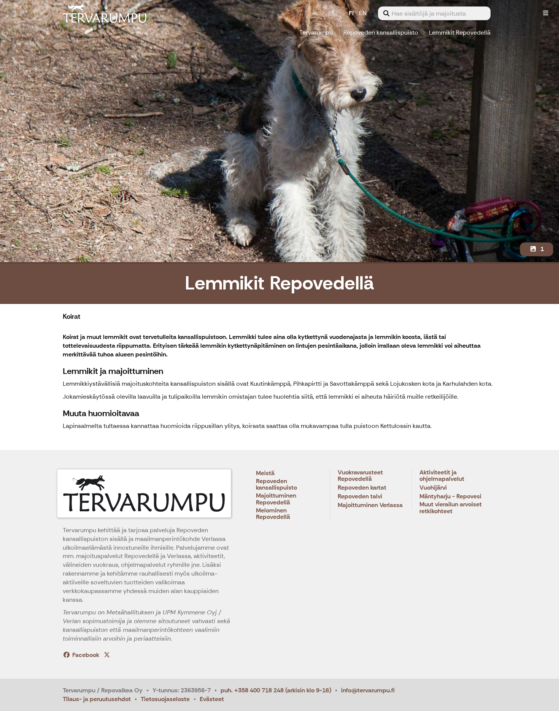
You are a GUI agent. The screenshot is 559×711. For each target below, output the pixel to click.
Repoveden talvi (360, 496)
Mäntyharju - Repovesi (450, 496)
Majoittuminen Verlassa (370, 505)
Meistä (265, 473)
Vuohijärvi (433, 487)
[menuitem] (434, 13)
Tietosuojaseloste (165, 699)
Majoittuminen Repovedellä (276, 499)
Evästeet (212, 699)
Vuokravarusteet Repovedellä (360, 476)
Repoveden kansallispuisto (380, 33)
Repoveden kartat (362, 487)
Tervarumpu (316, 33)
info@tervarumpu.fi (368, 690)
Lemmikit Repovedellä (460, 33)
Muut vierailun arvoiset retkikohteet (450, 508)
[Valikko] (545, 13)
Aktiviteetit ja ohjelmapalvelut (441, 476)
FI (351, 13)
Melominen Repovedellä (273, 514)
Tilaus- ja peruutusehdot (97, 699)
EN (363, 13)
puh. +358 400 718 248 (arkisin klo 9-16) (276, 690)
